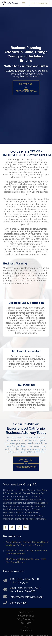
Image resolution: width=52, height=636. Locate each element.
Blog (26, 626)
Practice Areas (26, 612)
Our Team (26, 623)
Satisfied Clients (26, 616)
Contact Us (26, 630)
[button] (24, 3)
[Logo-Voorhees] (10, 3)
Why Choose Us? (26, 619)
